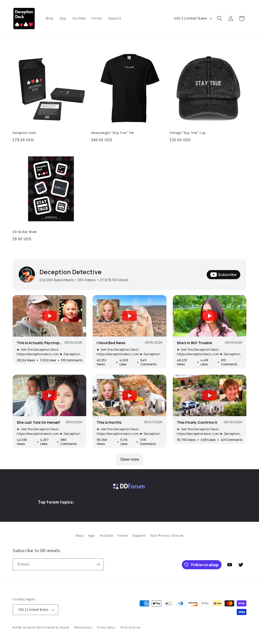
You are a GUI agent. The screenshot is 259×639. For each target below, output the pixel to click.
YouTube (106, 535)
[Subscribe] (97, 564)
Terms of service (130, 627)
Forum (123, 535)
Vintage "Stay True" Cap (188, 133)
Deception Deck (24, 133)
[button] (219, 18)
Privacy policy (106, 627)
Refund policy (83, 627)
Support (139, 535)
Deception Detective (70, 272)
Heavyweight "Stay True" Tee (112, 133)
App (91, 535)
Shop (79, 535)
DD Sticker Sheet (25, 232)
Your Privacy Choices (167, 535)
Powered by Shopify (57, 627)
